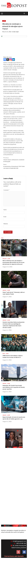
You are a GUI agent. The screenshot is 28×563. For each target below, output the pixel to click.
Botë (4, 353)
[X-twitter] (18, 552)
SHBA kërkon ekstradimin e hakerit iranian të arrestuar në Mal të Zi (14, 342)
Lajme (8, 258)
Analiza (4, 290)
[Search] (24, 13)
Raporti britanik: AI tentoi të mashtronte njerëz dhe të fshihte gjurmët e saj (14, 404)
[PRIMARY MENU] (2, 13)
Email (4, 216)
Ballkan (5, 258)
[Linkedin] (13, 59)
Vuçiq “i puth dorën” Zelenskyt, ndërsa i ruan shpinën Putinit (14, 279)
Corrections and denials (14, 556)
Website (5, 223)
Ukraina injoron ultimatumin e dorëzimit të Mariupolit (13, 159)
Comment (6, 190)
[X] (7, 59)
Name (4, 209)
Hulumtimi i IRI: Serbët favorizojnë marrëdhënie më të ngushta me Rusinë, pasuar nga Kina (14, 372)
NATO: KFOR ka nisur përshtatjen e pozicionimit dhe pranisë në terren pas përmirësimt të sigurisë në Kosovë (14, 247)
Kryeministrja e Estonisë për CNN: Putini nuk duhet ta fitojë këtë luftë (14, 166)
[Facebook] (5, 59)
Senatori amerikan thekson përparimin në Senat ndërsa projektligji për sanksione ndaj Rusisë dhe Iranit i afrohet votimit (14, 309)
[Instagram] (10, 59)
